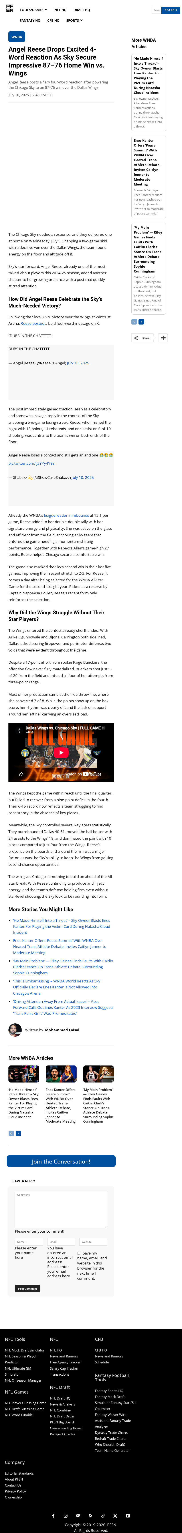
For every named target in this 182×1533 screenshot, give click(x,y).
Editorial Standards (19, 1473)
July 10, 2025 (78, 362)
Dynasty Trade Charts (111, 1432)
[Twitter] (115, 1516)
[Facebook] (53, 1516)
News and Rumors (64, 1356)
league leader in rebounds (66, 515)
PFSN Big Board (62, 1422)
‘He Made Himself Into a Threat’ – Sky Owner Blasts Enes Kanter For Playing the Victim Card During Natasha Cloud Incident (61, 926)
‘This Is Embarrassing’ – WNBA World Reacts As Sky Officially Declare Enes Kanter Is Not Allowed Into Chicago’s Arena (56, 987)
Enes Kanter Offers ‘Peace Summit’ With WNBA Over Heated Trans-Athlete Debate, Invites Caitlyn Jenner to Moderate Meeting (59, 946)
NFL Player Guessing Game (25, 1403)
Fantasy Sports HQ (109, 1390)
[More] (163, 337)
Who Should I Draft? (110, 1444)
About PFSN (14, 1479)
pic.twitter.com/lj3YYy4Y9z (31, 463)
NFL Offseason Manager (23, 1380)
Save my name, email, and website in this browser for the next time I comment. (92, 1266)
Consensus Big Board (66, 1428)
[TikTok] (103, 1516)
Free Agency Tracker (65, 1362)
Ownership (13, 1497)
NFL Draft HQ (60, 1398)
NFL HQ (56, 1350)
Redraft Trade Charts (110, 1438)
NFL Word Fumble (19, 1415)
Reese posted (32, 323)
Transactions (59, 1374)
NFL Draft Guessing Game (24, 1409)
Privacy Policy (15, 1491)
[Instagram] (66, 1516)
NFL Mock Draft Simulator (24, 1350)
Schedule (102, 1362)
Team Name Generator (112, 1450)
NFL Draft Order (62, 1416)
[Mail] (78, 1516)
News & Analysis (62, 1404)
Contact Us (13, 1485)
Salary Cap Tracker (64, 1368)
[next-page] (18, 1133)
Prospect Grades (62, 1434)
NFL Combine (60, 1410)
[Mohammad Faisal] (16, 1030)
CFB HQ (101, 1350)
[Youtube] (128, 1516)
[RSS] (91, 1516)
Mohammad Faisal (62, 1029)
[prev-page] (11, 1133)
